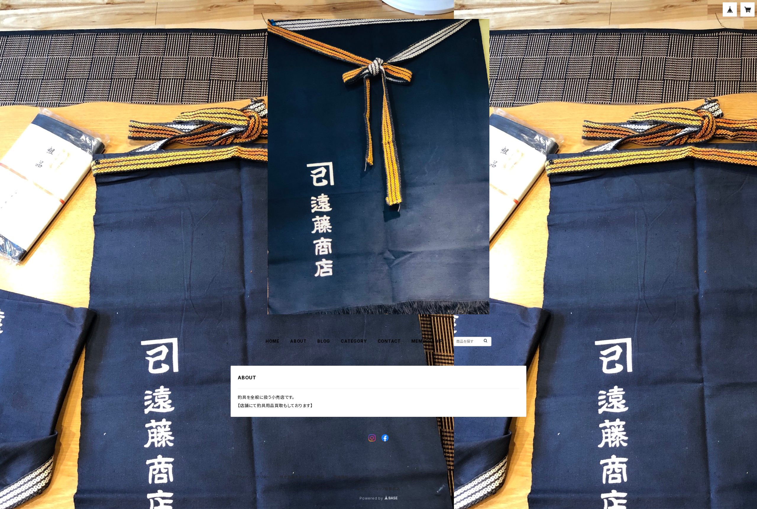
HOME (272, 341)
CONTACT (389, 341)
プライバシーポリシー (252, 477)
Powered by (372, 498)
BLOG (323, 341)
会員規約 (341, 477)
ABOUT (298, 341)
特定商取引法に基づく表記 (302, 477)
